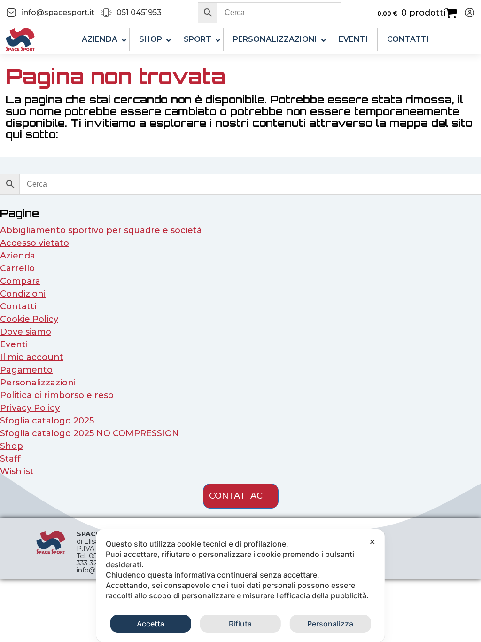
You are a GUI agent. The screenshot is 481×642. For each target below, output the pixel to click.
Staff (10, 459)
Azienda (17, 256)
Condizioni (23, 294)
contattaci (237, 496)
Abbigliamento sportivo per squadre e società (101, 230)
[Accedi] (466, 12)
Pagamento (26, 370)
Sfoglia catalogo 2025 (47, 420)
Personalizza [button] (330, 623)
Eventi (14, 344)
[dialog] (240, 585)
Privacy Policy (30, 408)
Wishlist (17, 471)
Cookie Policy (29, 319)
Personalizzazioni (38, 382)
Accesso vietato (34, 243)
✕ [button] (372, 542)
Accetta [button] (150, 623)
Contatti (18, 306)
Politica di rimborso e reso (57, 395)
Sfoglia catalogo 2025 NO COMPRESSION (89, 433)
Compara (20, 281)
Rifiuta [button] (240, 623)
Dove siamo (25, 332)
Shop (11, 446)
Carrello (17, 268)
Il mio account (31, 357)
